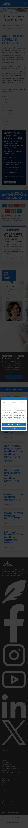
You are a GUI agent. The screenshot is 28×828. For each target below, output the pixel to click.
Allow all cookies (14, 424)
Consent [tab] (5, 402)
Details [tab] (14, 402)
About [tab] (22, 402)
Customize (13, 428)
